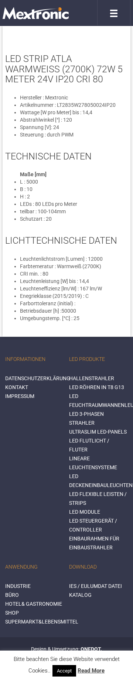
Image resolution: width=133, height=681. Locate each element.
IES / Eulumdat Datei (95, 586)
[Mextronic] (36, 13)
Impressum (19, 396)
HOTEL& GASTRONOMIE (33, 604)
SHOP (12, 613)
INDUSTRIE (18, 586)
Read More (91, 670)
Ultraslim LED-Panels (98, 432)
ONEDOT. (91, 649)
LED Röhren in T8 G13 (96, 387)
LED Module (84, 512)
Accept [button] (64, 671)
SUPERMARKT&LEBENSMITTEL (41, 622)
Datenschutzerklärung (37, 378)
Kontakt (16, 387)
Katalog (80, 595)
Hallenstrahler (91, 378)
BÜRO (12, 595)
